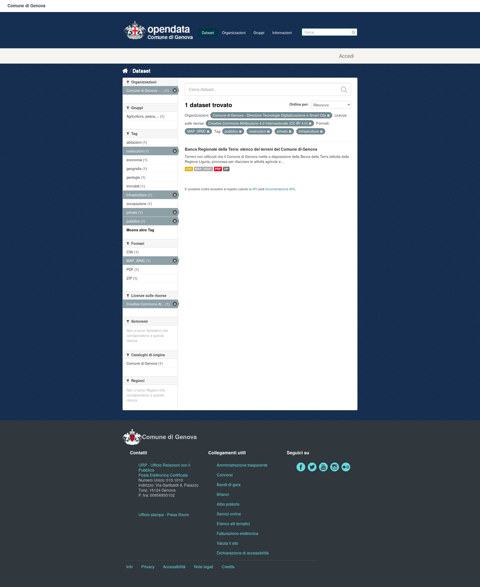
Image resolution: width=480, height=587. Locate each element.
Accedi (346, 55)
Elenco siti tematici (233, 523)
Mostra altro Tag (140, 229)
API (254, 189)
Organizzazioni (234, 32)
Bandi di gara (228, 484)
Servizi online (229, 514)
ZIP (226, 169)
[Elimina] (328, 115)
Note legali (203, 566)
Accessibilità (174, 566)
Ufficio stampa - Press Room (163, 514)
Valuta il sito (227, 543)
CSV (189, 169)
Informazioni (282, 32)
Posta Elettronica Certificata (163, 475)
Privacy (147, 566)
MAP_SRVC (203, 169)
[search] (344, 89)
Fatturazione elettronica (237, 533)
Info (129, 566)
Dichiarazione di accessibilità (243, 553)
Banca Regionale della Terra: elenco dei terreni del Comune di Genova (251, 149)
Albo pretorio (228, 504)
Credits (228, 566)
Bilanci (223, 494)
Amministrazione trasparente (242, 465)
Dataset (208, 32)
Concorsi (225, 475)
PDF (218, 169)
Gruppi (259, 32)
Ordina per (299, 104)
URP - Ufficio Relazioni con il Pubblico (164, 467)
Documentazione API (279, 189)
